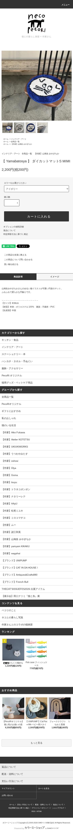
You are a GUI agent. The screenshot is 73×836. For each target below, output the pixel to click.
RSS (33, 811)
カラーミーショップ (10, 823)
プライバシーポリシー (40, 808)
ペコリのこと (9, 610)
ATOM (39, 811)
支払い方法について (24, 805)
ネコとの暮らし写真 (12, 617)
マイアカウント (8, 788)
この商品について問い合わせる (18, 259)
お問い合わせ (7, 795)
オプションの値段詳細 (13, 227)
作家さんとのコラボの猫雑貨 (17, 624)
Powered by (19, 828)
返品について (9, 230)
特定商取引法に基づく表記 (15, 234)
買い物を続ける (11, 264)
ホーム (5, 139)
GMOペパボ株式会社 (46, 823)
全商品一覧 (15, 141)
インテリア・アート (18, 139)
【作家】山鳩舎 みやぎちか (21, 144)
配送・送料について (42, 805)
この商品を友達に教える (15, 255)
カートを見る (43, 788)
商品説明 (18, 277)
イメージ (54, 277)
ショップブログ (58, 808)
